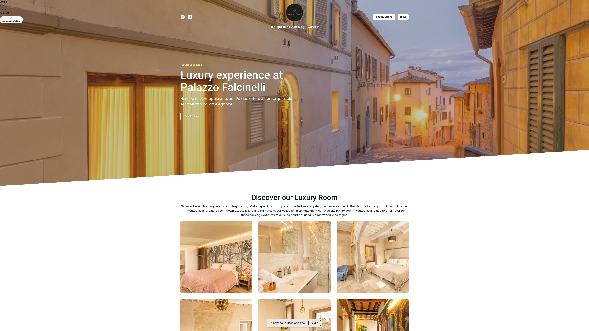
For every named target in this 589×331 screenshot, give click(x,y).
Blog (403, 17)
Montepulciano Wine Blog (287, 27)
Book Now (191, 116)
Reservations (384, 17)
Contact (313, 27)
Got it (314, 323)
